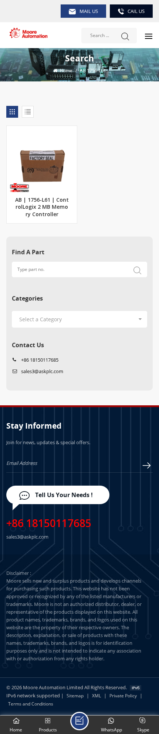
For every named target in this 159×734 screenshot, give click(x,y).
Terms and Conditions (30, 704)
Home (65, 70)
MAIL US (89, 11)
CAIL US (136, 11)
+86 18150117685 (39, 359)
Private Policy (123, 696)
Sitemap (75, 696)
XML (96, 696)
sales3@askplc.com (42, 371)
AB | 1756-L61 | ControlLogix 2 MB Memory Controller (42, 207)
